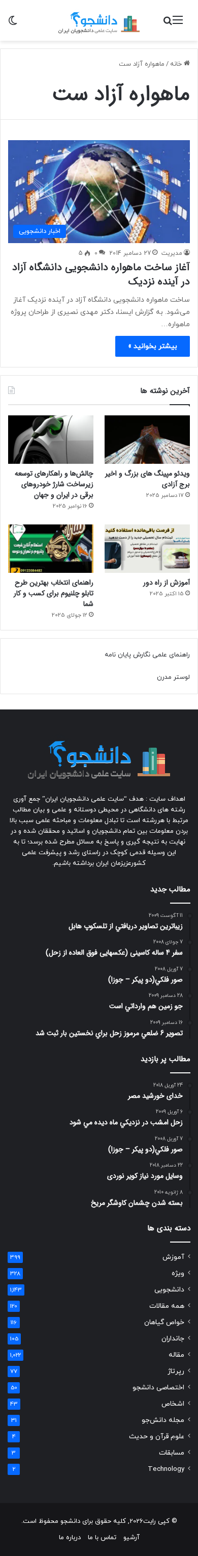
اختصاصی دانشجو (158, 1387)
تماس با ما (102, 1537)
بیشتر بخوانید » (152, 346)
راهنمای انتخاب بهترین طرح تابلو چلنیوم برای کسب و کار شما (53, 593)
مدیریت (171, 253)
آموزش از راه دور (166, 582)
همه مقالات (166, 1306)
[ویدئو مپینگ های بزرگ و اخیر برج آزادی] (147, 439)
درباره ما (70, 1537)
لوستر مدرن (173, 677)
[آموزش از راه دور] (147, 548)
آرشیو (131, 1537)
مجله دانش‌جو (163, 1420)
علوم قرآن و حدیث (156, 1436)
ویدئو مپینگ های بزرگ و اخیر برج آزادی (147, 479)
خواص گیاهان (164, 1322)
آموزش (173, 1257)
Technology (166, 1469)
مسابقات (171, 1453)
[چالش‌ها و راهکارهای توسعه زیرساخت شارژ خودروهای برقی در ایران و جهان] (50, 439)
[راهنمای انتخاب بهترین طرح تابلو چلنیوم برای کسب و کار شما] (50, 548)
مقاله (176, 1355)
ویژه (178, 1273)
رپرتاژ (176, 1371)
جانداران (172, 1338)
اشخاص (172, 1404)
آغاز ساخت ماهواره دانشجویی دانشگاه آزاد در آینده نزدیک (101, 274)
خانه (177, 64)
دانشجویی (169, 1290)
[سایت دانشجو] (99, 20)
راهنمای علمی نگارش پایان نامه (147, 655)
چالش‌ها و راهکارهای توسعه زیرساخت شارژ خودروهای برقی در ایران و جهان (54, 484)
